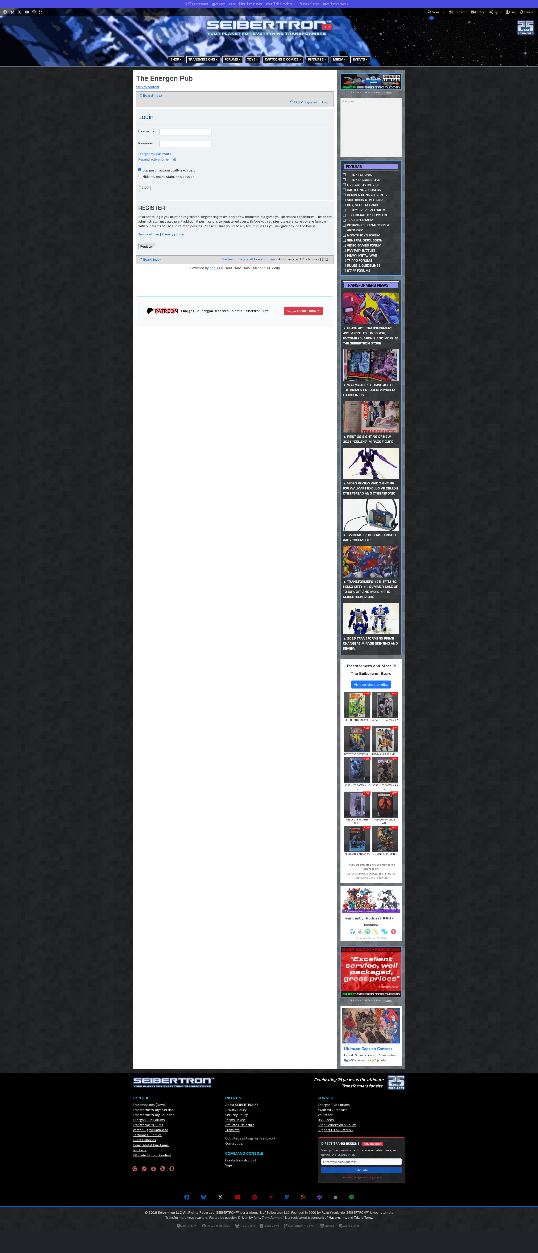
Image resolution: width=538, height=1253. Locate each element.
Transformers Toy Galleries (153, 1115)
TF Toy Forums (359, 175)
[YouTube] (237, 1197)
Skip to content (147, 87)
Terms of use (148, 234)
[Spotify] (351, 1197)
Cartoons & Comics (364, 190)
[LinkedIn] (287, 1197)
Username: (146, 131)
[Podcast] (319, 1197)
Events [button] (359, 59)
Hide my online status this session (168, 176)
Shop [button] (174, 59)
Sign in (230, 1165)
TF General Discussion (367, 215)
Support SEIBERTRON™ (303, 311)
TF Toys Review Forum (366, 210)
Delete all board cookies (257, 259)
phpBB (215, 268)
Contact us (233, 1143)
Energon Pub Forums (149, 1120)
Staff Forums (359, 271)
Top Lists (139, 1150)
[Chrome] (134, 1169)
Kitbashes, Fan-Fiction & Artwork (368, 227)
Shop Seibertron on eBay (337, 1125)
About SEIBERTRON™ (241, 1105)
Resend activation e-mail (157, 159)
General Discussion (365, 240)
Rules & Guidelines (364, 266)
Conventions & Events (367, 195)
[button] (436, 12)
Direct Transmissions (351, 1143)
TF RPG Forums (359, 260)
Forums (354, 166)
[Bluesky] (204, 1197)
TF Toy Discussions (364, 180)
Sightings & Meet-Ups (366, 200)
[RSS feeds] (303, 1197)
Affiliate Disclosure (239, 1125)
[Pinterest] (254, 1197)
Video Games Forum (364, 245)
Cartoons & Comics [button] (282, 59)
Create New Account (240, 1160)
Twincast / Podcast (332, 1110)
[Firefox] (153, 1169)
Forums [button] (231, 59)
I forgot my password (154, 154)
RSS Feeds (326, 1120)
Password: (146, 143)
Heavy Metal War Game (151, 1145)
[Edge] (162, 1169)
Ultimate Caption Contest (368, 1048)
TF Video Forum (360, 220)
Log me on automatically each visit (168, 170)
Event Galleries (144, 1140)
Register (310, 102)
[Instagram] (271, 1197)
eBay (389, 92)
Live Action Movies (363, 185)
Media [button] (338, 59)
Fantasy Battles (361, 250)
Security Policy (236, 1115)
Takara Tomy (363, 1217)
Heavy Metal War (362, 255)
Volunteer (325, 1115)
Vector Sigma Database (150, 1130)
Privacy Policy (236, 1110)
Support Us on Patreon (335, 1130)
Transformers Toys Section (153, 1110)
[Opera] (171, 1169)
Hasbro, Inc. (338, 1217)
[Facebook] (187, 1197)
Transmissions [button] (202, 59)
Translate (232, 1130)
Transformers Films (148, 1125)
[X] (220, 1197)
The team (228, 259)
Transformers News (367, 285)
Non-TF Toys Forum (363, 235)
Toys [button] (251, 59)
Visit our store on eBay (371, 684)
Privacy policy (173, 234)
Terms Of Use (235, 1120)
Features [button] (316, 59)
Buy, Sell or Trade (363, 205)
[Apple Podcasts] (335, 1197)
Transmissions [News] (150, 1105)
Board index (152, 95)
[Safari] (144, 1169)
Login (326, 102)
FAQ (297, 102)
